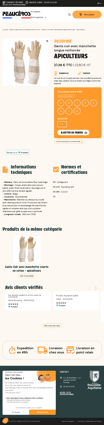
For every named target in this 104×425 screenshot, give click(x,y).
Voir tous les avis (52, 325)
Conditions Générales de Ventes (89, 421)
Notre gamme (37, 17)
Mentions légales (68, 421)
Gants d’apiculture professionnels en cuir (25, 30)
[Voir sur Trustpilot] (28, 306)
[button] (95, 288)
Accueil (5, 30)
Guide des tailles (65, 96)
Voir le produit (27, 276)
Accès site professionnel (14, 5)
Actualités (35, 11)
